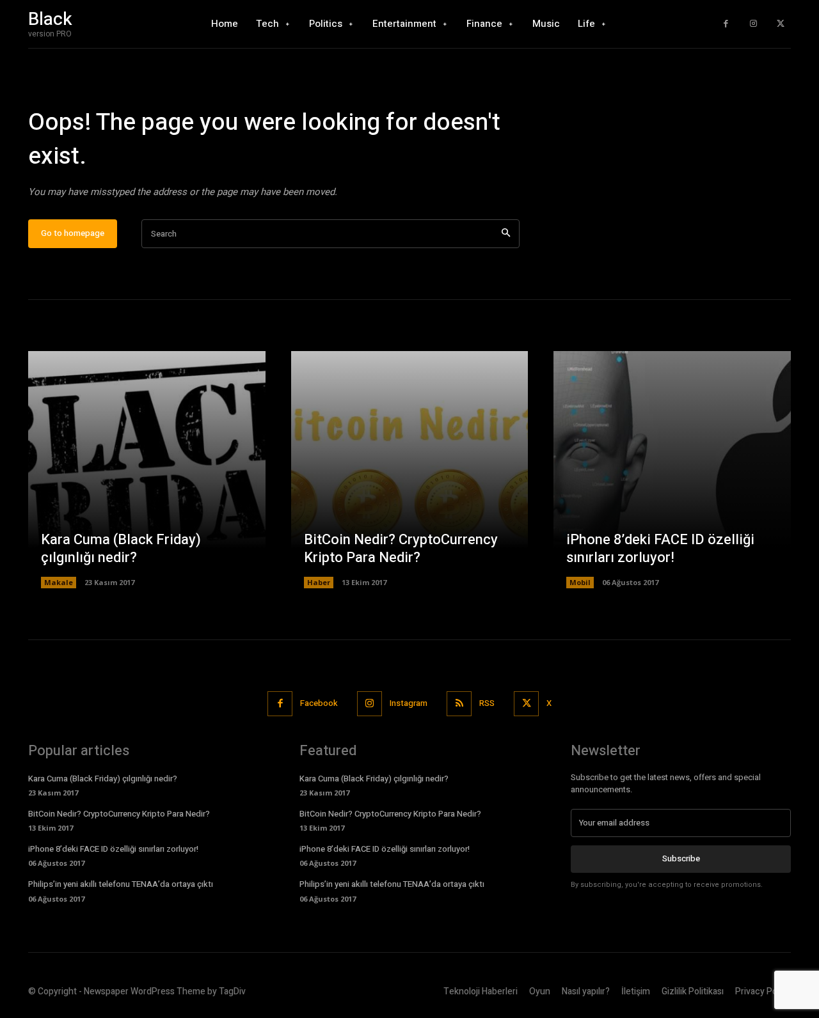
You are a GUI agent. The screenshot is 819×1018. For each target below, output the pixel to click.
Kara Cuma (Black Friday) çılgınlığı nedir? (121, 548)
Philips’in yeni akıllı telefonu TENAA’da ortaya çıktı (120, 884)
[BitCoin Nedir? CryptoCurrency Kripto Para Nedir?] (410, 469)
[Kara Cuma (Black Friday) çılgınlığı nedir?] (147, 469)
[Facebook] (725, 24)
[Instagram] (753, 24)
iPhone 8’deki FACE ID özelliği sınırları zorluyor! (660, 548)
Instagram (408, 703)
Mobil (580, 582)
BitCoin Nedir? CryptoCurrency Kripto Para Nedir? (401, 548)
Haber (318, 582)
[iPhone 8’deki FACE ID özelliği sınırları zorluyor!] (672, 469)
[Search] (506, 233)
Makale (58, 582)
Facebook (319, 703)
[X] (780, 24)
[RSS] (459, 703)
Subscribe (681, 858)
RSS (487, 703)
